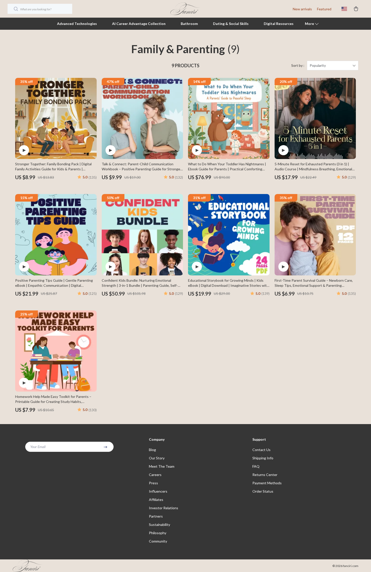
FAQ (255, 466)
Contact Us (261, 450)
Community (158, 541)
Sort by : (297, 65)
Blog (152, 450)
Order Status (262, 491)
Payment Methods (267, 483)
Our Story (157, 458)
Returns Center (264, 474)
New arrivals (302, 9)
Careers (155, 474)
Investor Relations (163, 508)
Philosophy (157, 533)
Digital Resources (279, 23)
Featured (324, 9)
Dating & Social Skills (231, 23)
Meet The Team (161, 466)
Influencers (158, 491)
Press (153, 483)
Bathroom (189, 23)
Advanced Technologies (77, 23)
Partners (156, 516)
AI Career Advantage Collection (139, 23)
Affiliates (156, 499)
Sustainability (159, 524)
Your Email (37, 446)
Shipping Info (262, 458)
